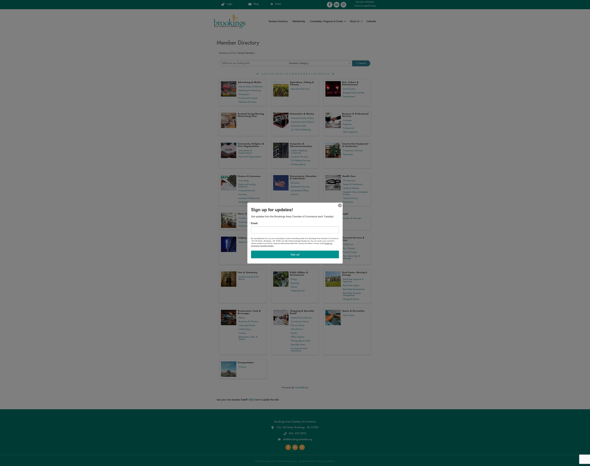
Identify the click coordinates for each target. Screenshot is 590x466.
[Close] (340, 205)
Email (254, 223)
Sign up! (295, 254)
